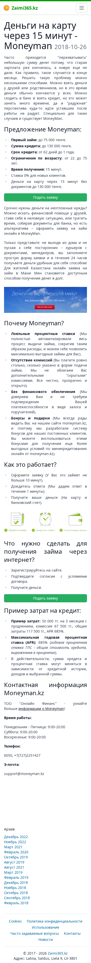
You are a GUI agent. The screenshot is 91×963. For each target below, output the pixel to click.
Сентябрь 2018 (17, 897)
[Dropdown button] (81, 7)
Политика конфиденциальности (54, 921)
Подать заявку (45, 197)
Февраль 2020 (16, 852)
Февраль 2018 (16, 902)
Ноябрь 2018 (15, 887)
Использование (45, 927)
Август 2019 (14, 862)
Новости (45, 939)
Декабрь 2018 (16, 882)
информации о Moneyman (41, 708)
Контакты (72, 933)
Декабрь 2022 (16, 836)
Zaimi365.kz (25, 8)
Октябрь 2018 (16, 892)
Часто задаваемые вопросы (34, 933)
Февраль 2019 (16, 877)
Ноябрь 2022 (15, 841)
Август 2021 (14, 867)
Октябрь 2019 (16, 857)
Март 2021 (13, 846)
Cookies (15, 921)
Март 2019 (13, 872)
